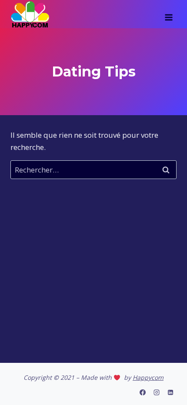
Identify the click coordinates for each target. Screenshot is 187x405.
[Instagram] (156, 392)
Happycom (148, 377)
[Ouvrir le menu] (168, 14)
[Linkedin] (170, 392)
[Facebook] (143, 392)
